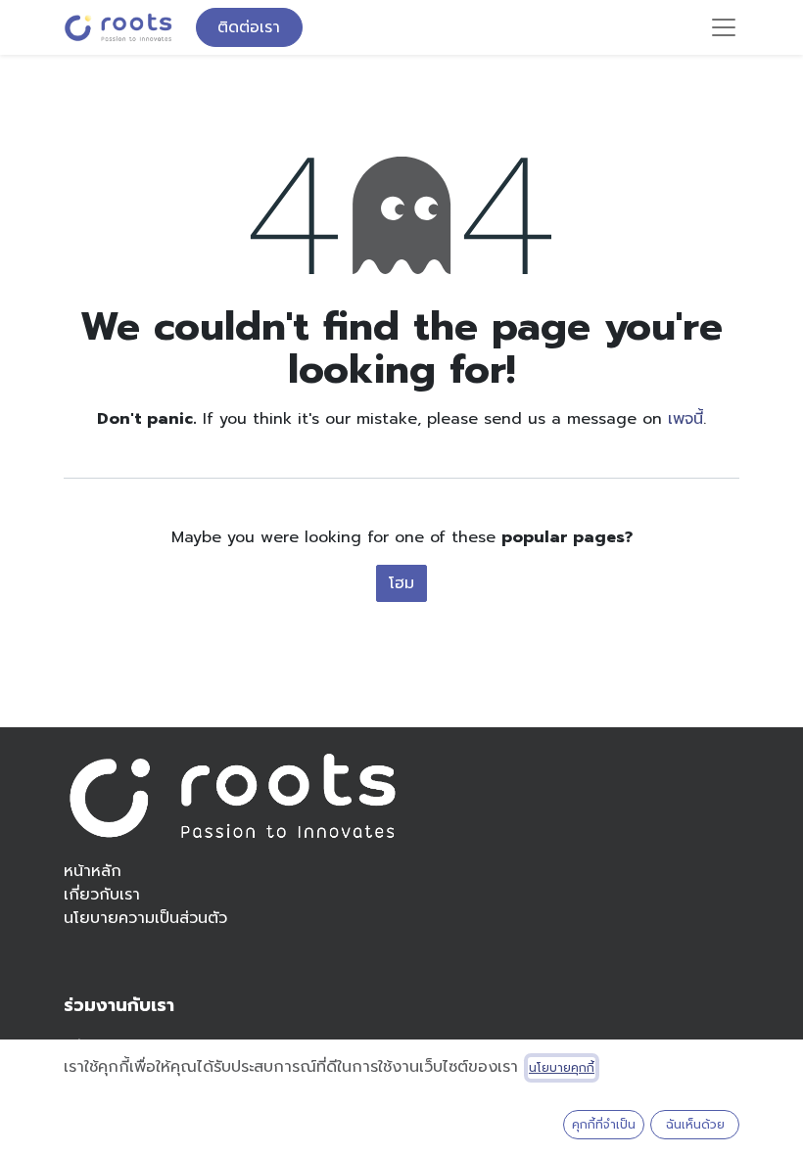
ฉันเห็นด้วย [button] (695, 1124)
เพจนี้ (685, 419)
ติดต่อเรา (248, 27)
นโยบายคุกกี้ (561, 1068)
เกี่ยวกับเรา (102, 894)
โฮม (401, 583)
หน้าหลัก (92, 871)
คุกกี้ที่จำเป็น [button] (604, 1124)
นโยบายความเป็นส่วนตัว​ (145, 918)
